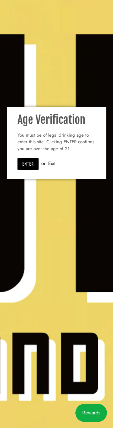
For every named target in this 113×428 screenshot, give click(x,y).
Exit (51, 163)
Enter (28, 164)
